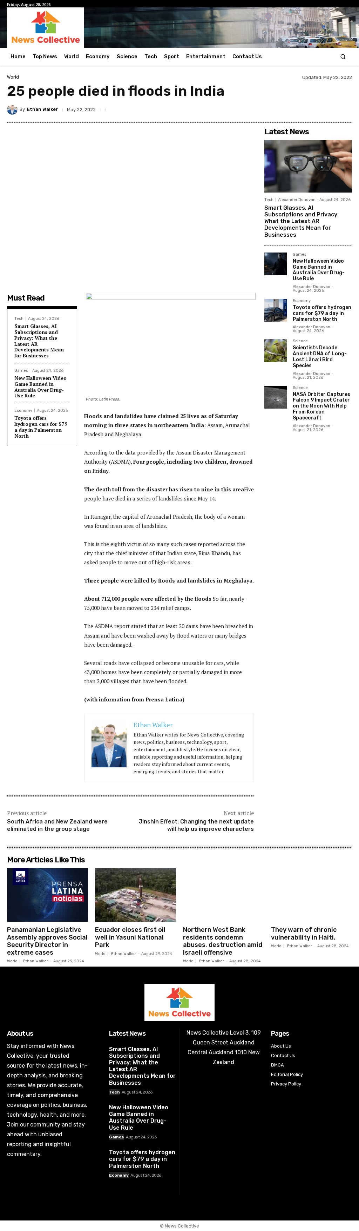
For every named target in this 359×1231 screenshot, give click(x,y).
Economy (23, 410)
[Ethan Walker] (13, 109)
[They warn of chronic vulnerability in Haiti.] (311, 894)
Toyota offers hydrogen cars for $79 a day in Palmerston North (40, 427)
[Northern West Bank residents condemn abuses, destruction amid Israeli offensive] (223, 894)
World (13, 77)
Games (21, 370)
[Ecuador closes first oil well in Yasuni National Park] (135, 894)
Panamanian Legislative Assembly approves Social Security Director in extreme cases (47, 941)
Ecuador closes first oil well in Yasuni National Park (130, 937)
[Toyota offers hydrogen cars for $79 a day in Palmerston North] (275, 310)
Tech (18, 319)
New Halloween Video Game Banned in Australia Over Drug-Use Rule (40, 387)
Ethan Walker (42, 109)
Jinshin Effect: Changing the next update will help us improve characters (196, 825)
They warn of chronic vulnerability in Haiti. (304, 933)
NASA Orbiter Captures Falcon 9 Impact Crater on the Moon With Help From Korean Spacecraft (321, 406)
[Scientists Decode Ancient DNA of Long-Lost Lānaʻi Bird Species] (275, 350)
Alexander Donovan (297, 199)
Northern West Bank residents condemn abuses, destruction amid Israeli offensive (222, 941)
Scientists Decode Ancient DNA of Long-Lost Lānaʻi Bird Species (320, 356)
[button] (343, 57)
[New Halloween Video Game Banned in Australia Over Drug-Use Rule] (275, 264)
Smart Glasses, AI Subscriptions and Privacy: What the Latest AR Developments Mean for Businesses (39, 341)
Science (300, 341)
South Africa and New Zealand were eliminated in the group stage (57, 825)
